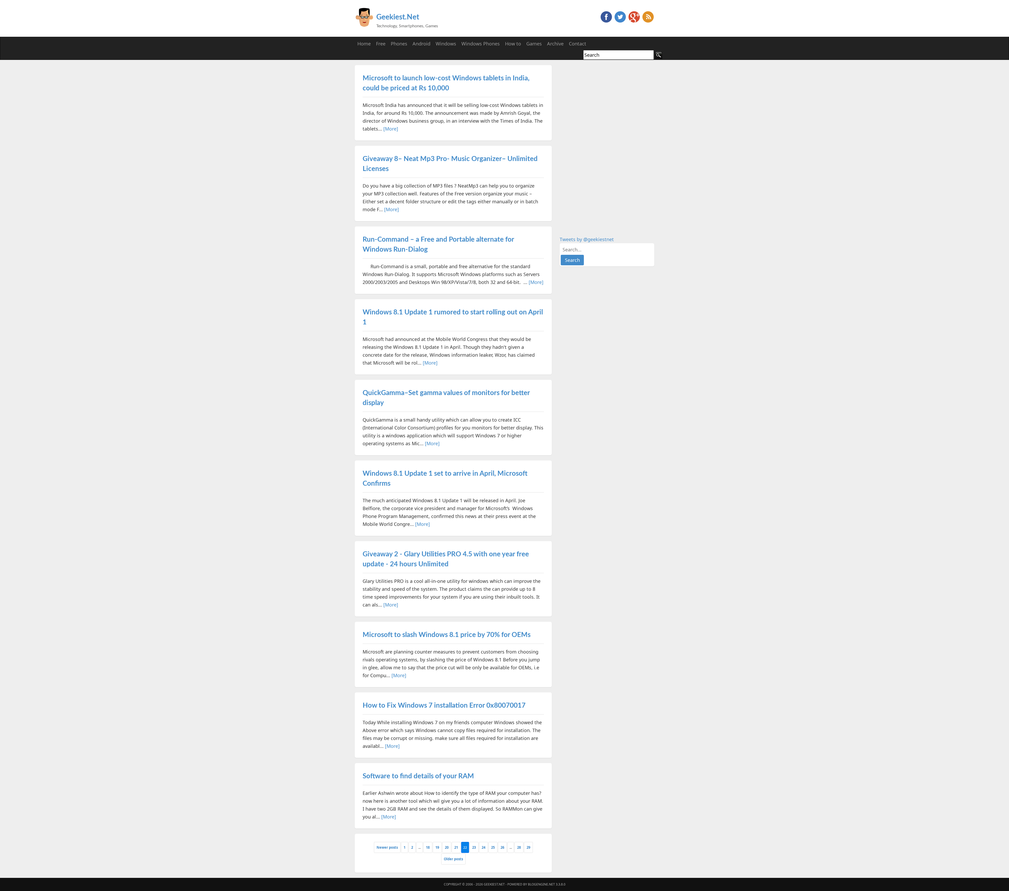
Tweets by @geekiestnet (587, 239)
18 (428, 847)
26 (502, 847)
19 (437, 847)
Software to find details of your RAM (418, 776)
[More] (390, 129)
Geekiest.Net (397, 17)
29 (528, 847)
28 (519, 847)
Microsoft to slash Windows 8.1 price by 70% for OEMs (447, 634)
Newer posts (387, 847)
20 (447, 847)
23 (474, 847)
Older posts (453, 859)
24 (483, 847)
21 (456, 847)
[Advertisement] (599, 144)
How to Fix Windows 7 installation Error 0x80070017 (444, 705)
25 (493, 847)
